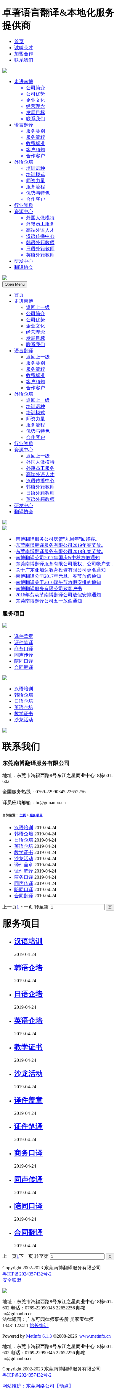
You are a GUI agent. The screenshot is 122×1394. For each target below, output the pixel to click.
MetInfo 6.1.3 (39, 1336)
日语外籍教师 (40, 493)
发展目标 (35, 338)
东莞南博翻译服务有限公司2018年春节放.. (59, 551)
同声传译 (23, 654)
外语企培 (23, 161)
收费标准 (35, 375)
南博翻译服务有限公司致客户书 (49, 588)
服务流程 (35, 369)
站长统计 (39, 1325)
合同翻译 (23, 667)
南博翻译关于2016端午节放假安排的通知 (58, 582)
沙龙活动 (23, 719)
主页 (23, 815)
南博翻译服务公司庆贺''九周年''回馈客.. (56, 539)
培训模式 (35, 412)
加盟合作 (23, 53)
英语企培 (23, 707)
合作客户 (35, 387)
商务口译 (23, 648)
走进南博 (23, 81)
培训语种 (35, 406)
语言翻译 (23, 124)
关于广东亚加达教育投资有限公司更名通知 (61, 569)
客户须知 (35, 381)
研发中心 (23, 261)
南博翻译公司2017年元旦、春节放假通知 (58, 576)
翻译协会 (23, 267)
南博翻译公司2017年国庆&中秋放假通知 (58, 557)
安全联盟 (11, 1280)
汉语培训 (23, 688)
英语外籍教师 (40, 499)
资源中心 (23, 211)
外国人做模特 (40, 462)
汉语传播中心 (40, 480)
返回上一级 (38, 307)
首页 (19, 41)
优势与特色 (38, 431)
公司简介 (35, 313)
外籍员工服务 (40, 468)
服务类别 (35, 363)
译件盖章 (23, 636)
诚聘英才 (23, 47)
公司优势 (35, 319)
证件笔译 (23, 642)
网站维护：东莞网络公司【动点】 (37, 1385)
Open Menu (15, 284)
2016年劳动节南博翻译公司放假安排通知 (58, 594)
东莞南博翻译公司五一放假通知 (49, 600)
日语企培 (23, 701)
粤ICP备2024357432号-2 (27, 1273)
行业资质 (23, 205)
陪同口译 (23, 661)
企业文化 (35, 325)
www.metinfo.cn (95, 1336)
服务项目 (36, 815)
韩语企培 (23, 694)
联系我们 (23, 59)
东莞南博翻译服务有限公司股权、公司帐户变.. (64, 563)
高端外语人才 (40, 474)
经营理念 (35, 332)
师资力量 (35, 418)
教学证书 (23, 713)
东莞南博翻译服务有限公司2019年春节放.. (59, 545)
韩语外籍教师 (40, 486)
